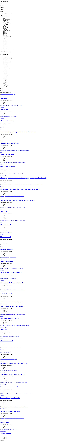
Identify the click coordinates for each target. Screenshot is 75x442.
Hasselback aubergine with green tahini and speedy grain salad (18, 132)
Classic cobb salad (5, 224)
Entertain (2, 270)
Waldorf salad (4, 109)
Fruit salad (3, 211)
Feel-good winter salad (6, 249)
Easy (1, 152)
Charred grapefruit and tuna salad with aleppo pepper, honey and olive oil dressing (23, 178)
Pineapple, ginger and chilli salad (9, 143)
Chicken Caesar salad (6, 341)
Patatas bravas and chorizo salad (9, 318)
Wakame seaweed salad (7, 154)
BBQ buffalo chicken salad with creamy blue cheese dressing (17, 200)
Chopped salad (4, 422)
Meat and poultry (3, 408)
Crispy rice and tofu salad (7, 166)
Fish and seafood (3, 175)
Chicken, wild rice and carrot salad (10, 411)
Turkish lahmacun (5, 433)
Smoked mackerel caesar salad (9, 386)
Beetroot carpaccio (5, 352)
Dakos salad (3, 98)
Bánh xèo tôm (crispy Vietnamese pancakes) (12, 374)
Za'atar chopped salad (6, 261)
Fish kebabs (3, 329)
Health (1, 164)
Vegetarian (2, 107)
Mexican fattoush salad (6, 120)
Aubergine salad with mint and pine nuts (11, 282)
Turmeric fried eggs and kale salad (10, 398)
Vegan (1, 140)
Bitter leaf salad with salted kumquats (11, 272)
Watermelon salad (5, 237)
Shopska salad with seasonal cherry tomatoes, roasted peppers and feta (20, 189)
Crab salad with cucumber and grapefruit (12, 306)
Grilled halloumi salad (6, 294)
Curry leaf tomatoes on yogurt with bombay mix (14, 363)
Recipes (1, 316)
